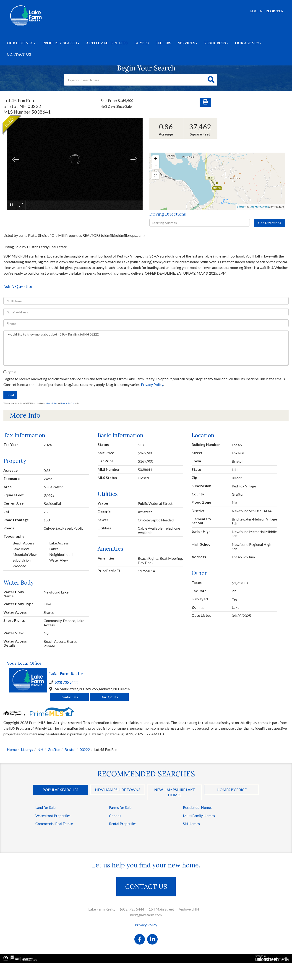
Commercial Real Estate (54, 823)
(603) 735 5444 (66, 682)
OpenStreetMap (259, 206)
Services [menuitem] (186, 43)
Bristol (70, 749)
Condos (115, 815)
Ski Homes (191, 823)
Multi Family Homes (199, 815)
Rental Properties (122, 823)
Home (12, 749)
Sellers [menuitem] (163, 43)
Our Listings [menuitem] (20, 43)
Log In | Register (266, 11)
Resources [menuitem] (215, 43)
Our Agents (109, 697)
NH (40, 749)
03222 (85, 749)
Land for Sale (45, 807)
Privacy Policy (152, 384)
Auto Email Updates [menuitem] (107, 43)
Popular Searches (60, 789)
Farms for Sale (120, 807)
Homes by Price (232, 789)
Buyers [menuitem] (141, 43)
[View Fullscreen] (155, 175)
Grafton (54, 749)
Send (10, 395)
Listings (27, 749)
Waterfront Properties (52, 815)
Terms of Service (67, 403)
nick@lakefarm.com (146, 915)
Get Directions (269, 223)
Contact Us (69, 697)
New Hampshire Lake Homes (174, 792)
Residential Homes (197, 807)
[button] (211, 80)
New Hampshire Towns (117, 789)
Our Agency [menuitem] (247, 43)
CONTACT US (146, 886)
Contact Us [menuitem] (19, 54)
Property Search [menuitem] (59, 43)
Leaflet (241, 206)
